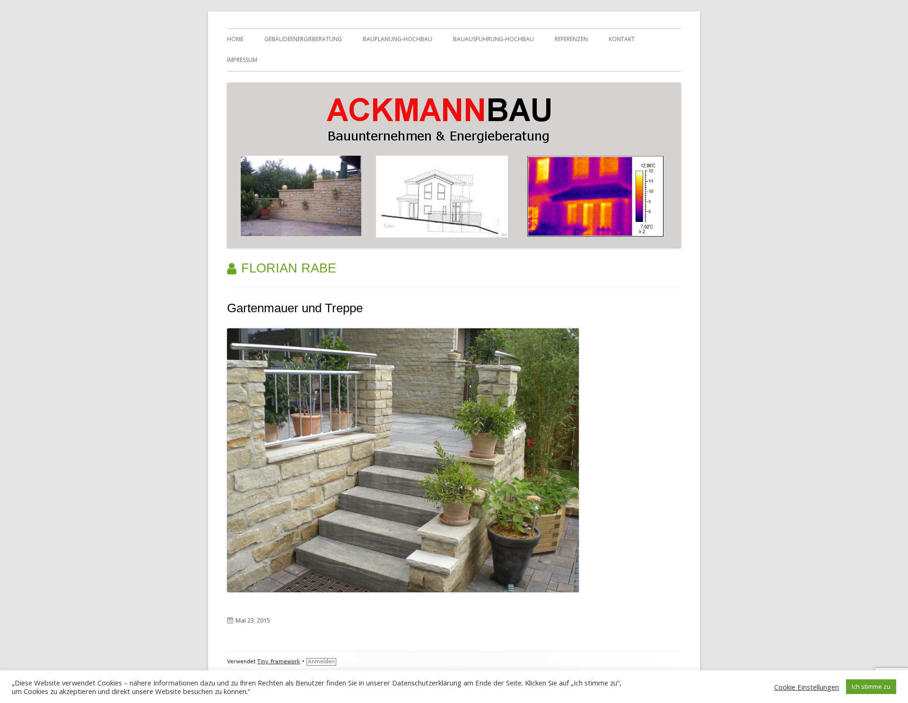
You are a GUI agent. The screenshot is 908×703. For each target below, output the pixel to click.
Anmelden (321, 662)
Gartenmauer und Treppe (295, 308)
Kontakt (622, 39)
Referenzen (571, 39)
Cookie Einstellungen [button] (806, 687)
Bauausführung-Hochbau (493, 39)
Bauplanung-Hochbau (397, 39)
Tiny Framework (278, 662)
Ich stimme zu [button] (871, 686)
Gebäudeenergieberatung (303, 39)
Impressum (242, 60)
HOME (235, 39)
